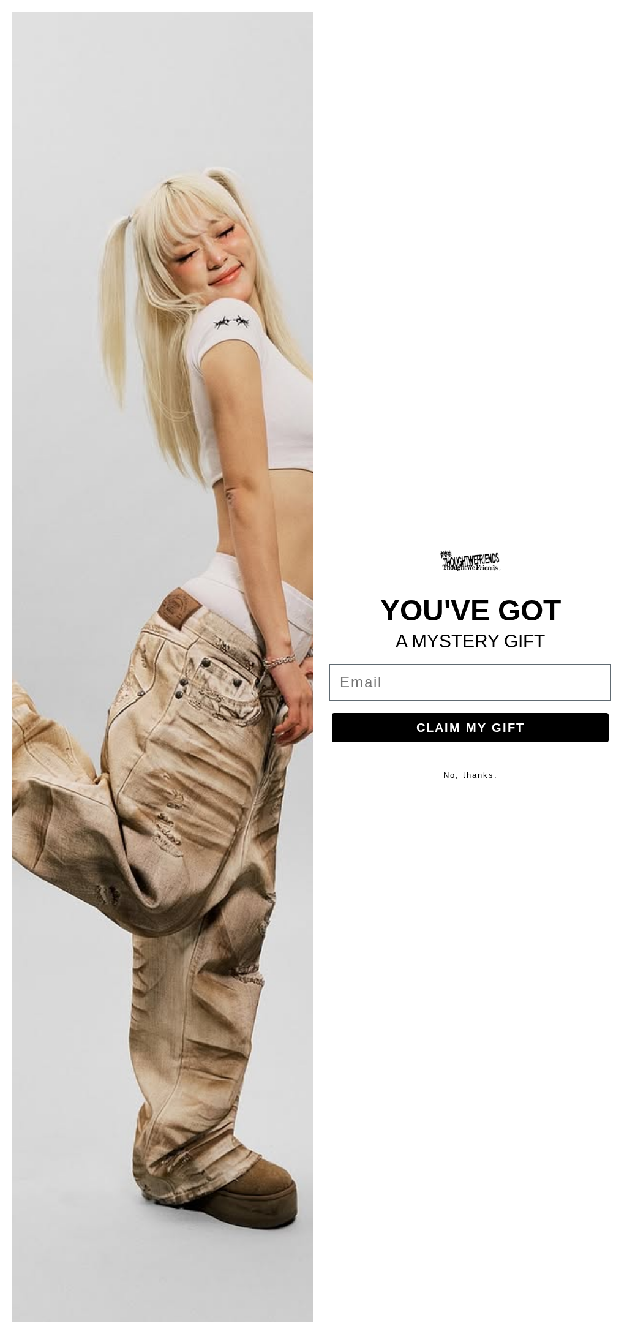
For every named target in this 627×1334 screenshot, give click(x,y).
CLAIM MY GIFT (470, 727)
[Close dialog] (610, 17)
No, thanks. (470, 775)
